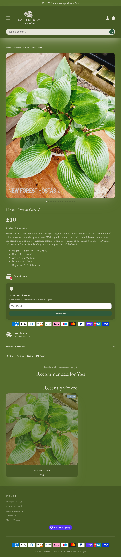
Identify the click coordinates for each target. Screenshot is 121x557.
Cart (113, 18)
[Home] (28, 18)
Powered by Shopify (78, 551)
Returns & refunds (14, 506)
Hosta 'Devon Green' (42, 435)
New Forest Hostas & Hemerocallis (56, 551)
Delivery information (15, 501)
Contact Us (11, 515)
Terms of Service (13, 520)
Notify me (61, 313)
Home (8, 47)
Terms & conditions (14, 510)
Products (18, 47)
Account (107, 18)
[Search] (111, 31)
